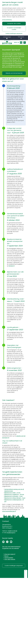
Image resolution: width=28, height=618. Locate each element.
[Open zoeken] (24, 42)
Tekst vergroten (21, 36)
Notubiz (11, 266)
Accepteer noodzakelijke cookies (14, 28)
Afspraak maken (9, 554)
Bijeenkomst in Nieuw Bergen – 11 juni (14, 498)
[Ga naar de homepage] (7, 42)
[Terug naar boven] (25, 574)
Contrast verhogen (7, 37)
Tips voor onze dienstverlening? (11, 546)
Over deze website (9, 559)
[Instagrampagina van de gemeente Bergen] (7, 542)
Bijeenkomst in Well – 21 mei (12, 492)
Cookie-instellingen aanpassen (14, 33)
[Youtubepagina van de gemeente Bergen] (11, 542)
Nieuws (6, 556)
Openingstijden (8, 557)
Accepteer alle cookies (14, 23)
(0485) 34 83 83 (12, 531)
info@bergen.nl (11, 532)
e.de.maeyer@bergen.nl (9, 511)
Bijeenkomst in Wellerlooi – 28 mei (14, 494)
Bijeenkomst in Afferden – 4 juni (13, 496)
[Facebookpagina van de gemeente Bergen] (3, 542)
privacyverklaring (7, 19)
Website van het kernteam (13, 73)
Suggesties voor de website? (10, 548)
